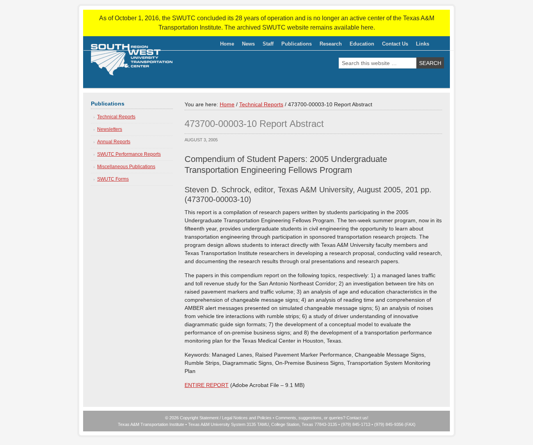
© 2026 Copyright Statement (192, 417)
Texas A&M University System (216, 424)
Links (422, 44)
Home (227, 44)
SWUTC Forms (113, 179)
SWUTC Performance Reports (129, 154)
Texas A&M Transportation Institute (151, 424)
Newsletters (109, 129)
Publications (294, 45)
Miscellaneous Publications (126, 166)
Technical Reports (116, 117)
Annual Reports (113, 141)
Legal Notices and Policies (247, 417)
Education (360, 45)
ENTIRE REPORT (207, 385)
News (248, 44)
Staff (266, 45)
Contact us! (357, 417)
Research (329, 45)
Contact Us (395, 44)
